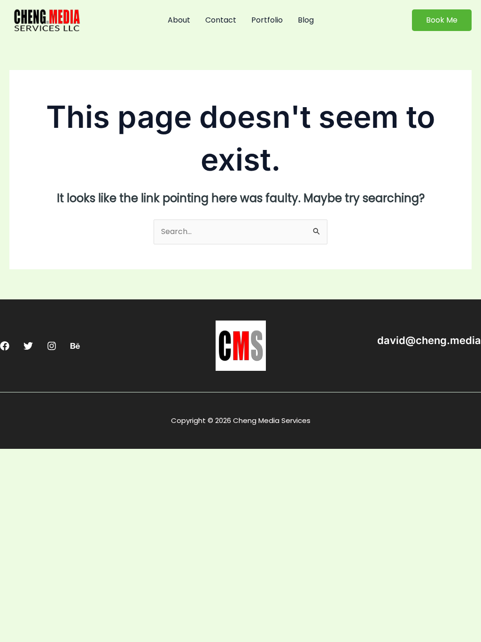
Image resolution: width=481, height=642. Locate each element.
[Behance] (75, 346)
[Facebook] (4, 346)
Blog (306, 20)
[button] (442, 20)
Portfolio (267, 20)
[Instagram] (51, 346)
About (179, 20)
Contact (220, 20)
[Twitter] (28, 346)
